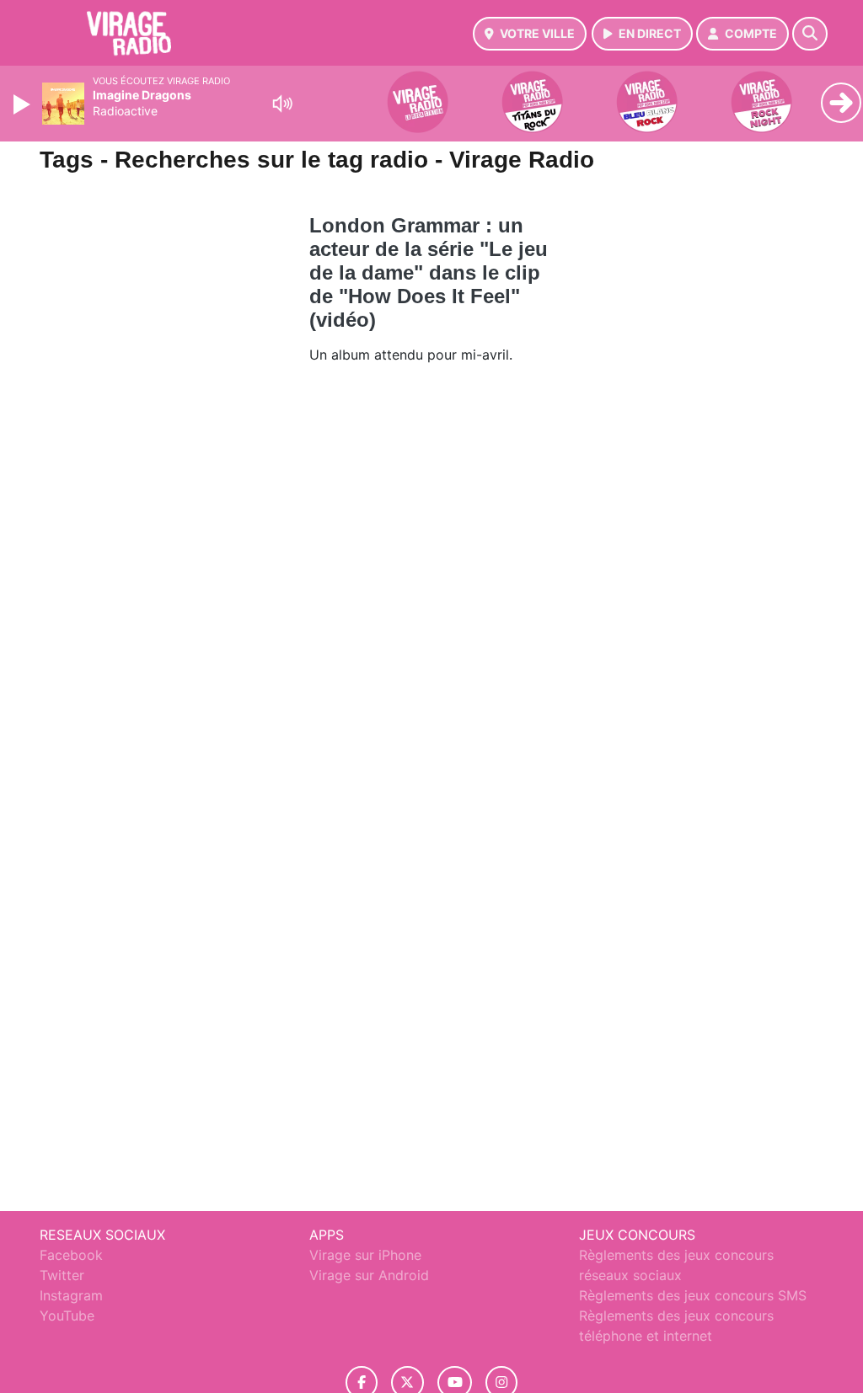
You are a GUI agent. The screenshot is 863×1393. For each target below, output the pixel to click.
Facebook (71, 1254)
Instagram (71, 1295)
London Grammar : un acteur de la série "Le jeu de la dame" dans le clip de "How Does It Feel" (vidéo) (428, 272)
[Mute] (282, 103)
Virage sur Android (369, 1275)
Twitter (62, 1275)
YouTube (67, 1315)
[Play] (23, 104)
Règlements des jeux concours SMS (693, 1295)
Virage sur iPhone (365, 1254)
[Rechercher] (810, 34)
